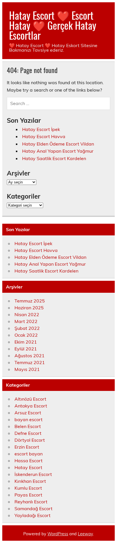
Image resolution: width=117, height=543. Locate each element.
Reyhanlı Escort (30, 501)
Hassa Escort (28, 460)
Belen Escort (27, 426)
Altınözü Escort (30, 399)
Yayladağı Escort (32, 515)
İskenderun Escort (33, 474)
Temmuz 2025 (29, 301)
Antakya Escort (30, 406)
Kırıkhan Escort (30, 481)
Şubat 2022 (27, 328)
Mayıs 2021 (27, 369)
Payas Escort (28, 495)
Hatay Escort (28, 467)
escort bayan (28, 454)
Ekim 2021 (25, 342)
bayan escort (28, 419)
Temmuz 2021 (29, 362)
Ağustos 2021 (29, 355)
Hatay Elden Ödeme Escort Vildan (58, 144)
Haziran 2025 (29, 307)
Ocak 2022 (26, 335)
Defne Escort (27, 433)
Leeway (85, 533)
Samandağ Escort (33, 508)
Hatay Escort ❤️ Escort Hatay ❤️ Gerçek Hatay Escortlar (52, 25)
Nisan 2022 (26, 314)
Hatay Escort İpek (41, 129)
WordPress (57, 533)
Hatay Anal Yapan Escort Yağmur (57, 151)
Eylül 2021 (25, 349)
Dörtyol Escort (29, 440)
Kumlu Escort (28, 488)
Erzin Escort (26, 447)
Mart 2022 (25, 321)
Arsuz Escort (27, 412)
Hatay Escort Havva (43, 136)
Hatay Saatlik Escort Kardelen (54, 158)
